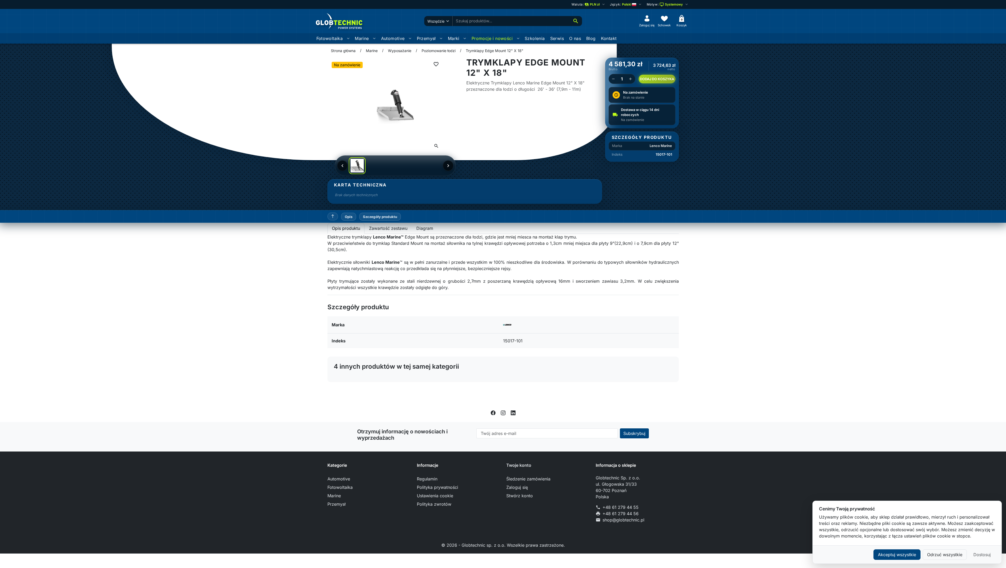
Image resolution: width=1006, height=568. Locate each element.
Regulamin (427, 478)
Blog (591, 38)
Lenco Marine (661, 146)
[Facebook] (493, 412)
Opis (349, 217)
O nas (575, 38)
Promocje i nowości (492, 38)
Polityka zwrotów (434, 504)
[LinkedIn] (513, 412)
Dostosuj (982, 554)
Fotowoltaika (329, 38)
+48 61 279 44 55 (621, 507)
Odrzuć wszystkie (944, 554)
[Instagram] (503, 412)
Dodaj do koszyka (657, 79)
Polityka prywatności (437, 487)
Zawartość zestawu (388, 228)
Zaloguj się (517, 487)
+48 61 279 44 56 (621, 513)
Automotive (393, 38)
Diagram (424, 228)
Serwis (557, 38)
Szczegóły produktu (380, 217)
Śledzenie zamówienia (528, 478)
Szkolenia (535, 38)
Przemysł (426, 38)
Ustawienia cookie (435, 495)
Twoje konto (518, 465)
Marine (362, 38)
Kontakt (609, 38)
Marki (453, 38)
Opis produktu (346, 228)
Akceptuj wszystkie (897, 554)
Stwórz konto (519, 495)
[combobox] (511, 21)
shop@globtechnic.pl (623, 520)
